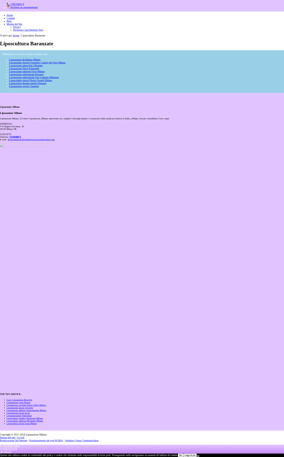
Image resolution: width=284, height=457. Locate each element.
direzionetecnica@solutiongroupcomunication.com (31, 139)
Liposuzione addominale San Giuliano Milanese (34, 77)
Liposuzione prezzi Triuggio (20, 408)
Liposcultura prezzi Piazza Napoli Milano (30, 80)
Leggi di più (190, 455)
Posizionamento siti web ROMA (46, 440)
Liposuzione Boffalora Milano (24, 59)
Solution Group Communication (81, 440)
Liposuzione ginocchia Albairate (26, 65)
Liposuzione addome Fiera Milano (27, 71)
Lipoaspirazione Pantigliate (19, 415)
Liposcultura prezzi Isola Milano (22, 423)
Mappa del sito (7, 437)
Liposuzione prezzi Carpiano (24, 86)
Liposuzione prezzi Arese (18, 413)
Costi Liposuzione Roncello (19, 400)
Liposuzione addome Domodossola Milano (26, 410)
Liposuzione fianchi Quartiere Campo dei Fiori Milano (37, 62)
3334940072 (15, 137)
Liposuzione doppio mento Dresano (27, 83)
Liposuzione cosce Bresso (18, 402)
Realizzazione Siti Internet (13, 440)
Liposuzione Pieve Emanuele (24, 68)
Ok (180, 455)
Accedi (20, 437)
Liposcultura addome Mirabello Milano (25, 421)
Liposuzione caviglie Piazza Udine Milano (26, 405)
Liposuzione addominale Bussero (26, 74)
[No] (198, 456)
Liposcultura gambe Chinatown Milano (25, 418)
